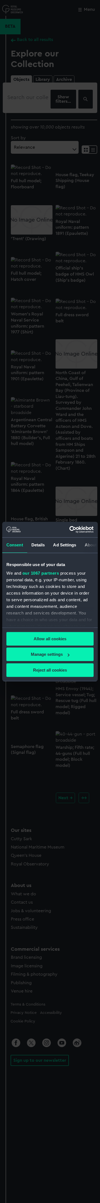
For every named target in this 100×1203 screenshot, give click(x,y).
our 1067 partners (40, 573)
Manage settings (47, 654)
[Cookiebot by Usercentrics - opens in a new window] (71, 529)
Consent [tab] (14, 545)
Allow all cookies (50, 638)
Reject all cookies (50, 670)
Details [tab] (38, 545)
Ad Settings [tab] (64, 545)
